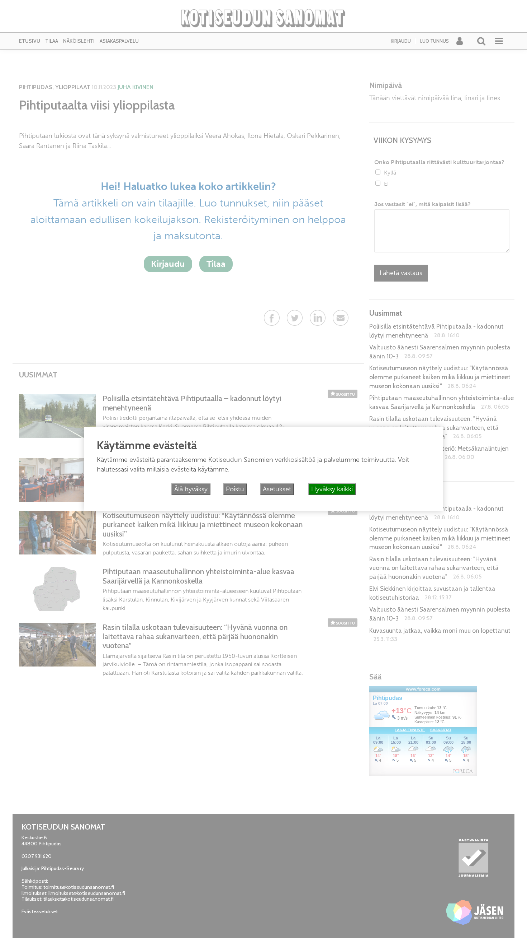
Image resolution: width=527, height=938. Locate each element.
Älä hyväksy (191, 489)
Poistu (235, 489)
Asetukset (277, 489)
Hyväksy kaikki (332, 489)
